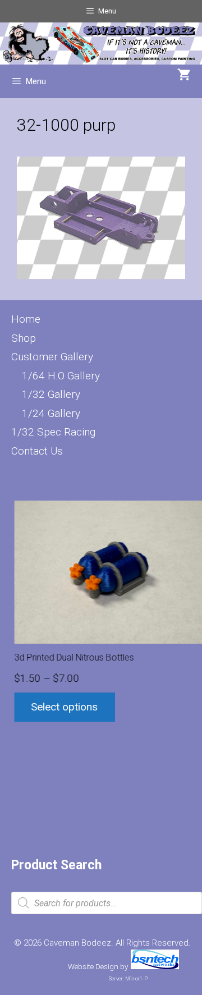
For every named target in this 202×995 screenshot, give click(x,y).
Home (25, 319)
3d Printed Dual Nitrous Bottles (71, 657)
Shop (23, 338)
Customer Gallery (52, 356)
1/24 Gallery (51, 413)
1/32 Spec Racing (53, 431)
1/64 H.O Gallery (61, 375)
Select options (62, 706)
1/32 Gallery (51, 394)
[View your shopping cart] (184, 76)
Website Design (93, 966)
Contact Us (37, 450)
